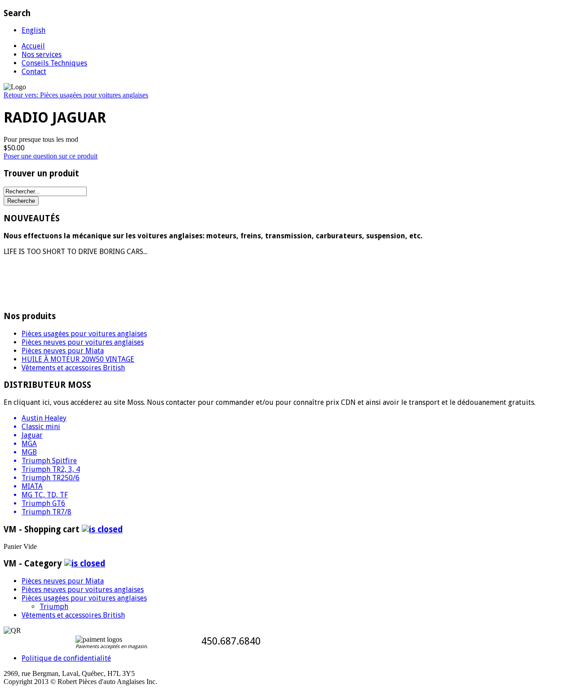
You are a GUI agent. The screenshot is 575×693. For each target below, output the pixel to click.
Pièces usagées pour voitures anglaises (84, 333)
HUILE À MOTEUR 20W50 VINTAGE (78, 359)
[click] (102, 529)
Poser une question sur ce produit (50, 156)
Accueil (33, 46)
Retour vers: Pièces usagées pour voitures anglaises (76, 95)
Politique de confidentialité (66, 658)
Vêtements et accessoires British (73, 368)
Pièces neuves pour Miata (63, 350)
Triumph (54, 606)
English (33, 30)
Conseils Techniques (54, 63)
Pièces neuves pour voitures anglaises (83, 342)
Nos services (42, 54)
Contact (34, 71)
